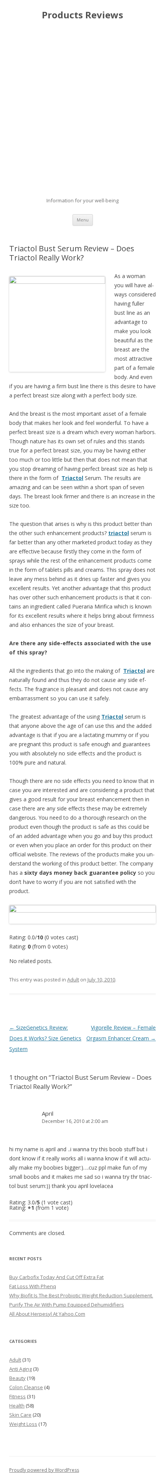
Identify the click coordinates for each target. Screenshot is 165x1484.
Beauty (17, 1378)
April (47, 1113)
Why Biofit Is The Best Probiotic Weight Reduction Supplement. (81, 1295)
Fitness (17, 1396)
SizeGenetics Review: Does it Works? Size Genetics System (45, 1038)
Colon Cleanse (26, 1387)
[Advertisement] (82, 108)
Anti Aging (20, 1368)
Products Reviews (82, 15)
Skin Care (20, 1414)
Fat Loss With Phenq (32, 1286)
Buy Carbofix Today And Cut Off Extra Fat (56, 1277)
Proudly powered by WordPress (44, 1470)
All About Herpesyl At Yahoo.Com (47, 1313)
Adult (73, 979)
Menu (83, 220)
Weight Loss (23, 1424)
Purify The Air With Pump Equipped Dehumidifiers (66, 1304)
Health (17, 1405)
